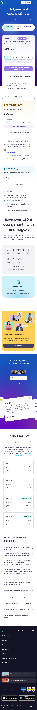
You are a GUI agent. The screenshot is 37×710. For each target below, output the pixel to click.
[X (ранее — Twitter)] (28, 630)
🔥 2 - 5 (15, 57)
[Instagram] (23, 630)
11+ (29, 57)
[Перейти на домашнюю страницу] (2, 2)
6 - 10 (22, 57)
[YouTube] (33, 630)
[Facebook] (18, 630)
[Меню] (34, 2)
